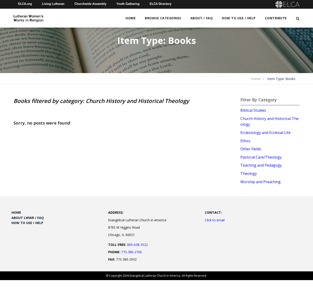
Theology (248, 173)
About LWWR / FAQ (27, 218)
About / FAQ (201, 18)
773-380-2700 (131, 252)
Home (131, 18)
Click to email (215, 220)
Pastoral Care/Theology (261, 157)
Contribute (276, 18)
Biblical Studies (253, 110)
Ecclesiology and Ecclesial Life (265, 132)
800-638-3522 (137, 244)
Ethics (245, 140)
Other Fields (250, 148)
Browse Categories (163, 18)
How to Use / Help (239, 18)
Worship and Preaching (260, 181)
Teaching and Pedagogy (261, 165)
